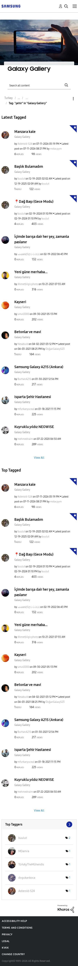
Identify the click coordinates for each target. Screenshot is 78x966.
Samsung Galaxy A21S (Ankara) (38, 367)
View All (39, 457)
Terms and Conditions (17, 927)
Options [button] (67, 98)
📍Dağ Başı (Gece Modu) (34, 201)
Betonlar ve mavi (27, 332)
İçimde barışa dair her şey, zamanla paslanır (41, 239)
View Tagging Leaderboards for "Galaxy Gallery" (39, 824)
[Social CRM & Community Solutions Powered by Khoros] (66, 908)
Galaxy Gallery (22, 136)
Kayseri (20, 302)
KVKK (5, 947)
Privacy (7, 934)
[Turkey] (10, 6)
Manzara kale (25, 131)
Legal (6, 941)
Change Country (13, 954)
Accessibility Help (14, 921)
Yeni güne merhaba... (31, 272)
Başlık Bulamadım (28, 166)
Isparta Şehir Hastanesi (32, 397)
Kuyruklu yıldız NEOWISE (34, 427)
